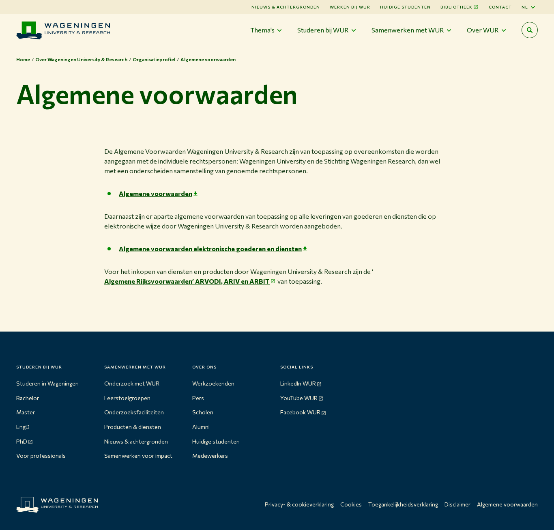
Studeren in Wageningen (47, 383)
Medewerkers (210, 455)
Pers (198, 397)
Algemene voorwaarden (155, 193)
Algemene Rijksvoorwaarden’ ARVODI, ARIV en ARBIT (187, 281)
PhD (21, 441)
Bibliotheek (456, 6)
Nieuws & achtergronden (136, 441)
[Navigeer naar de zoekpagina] (530, 30)
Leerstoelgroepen (127, 397)
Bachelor (27, 397)
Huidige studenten (405, 6)
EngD (23, 426)
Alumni (201, 426)
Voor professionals (41, 455)
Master (25, 412)
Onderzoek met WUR (131, 383)
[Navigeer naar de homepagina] (63, 30)
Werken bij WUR (350, 6)
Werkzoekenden (213, 383)
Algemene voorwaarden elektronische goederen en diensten (210, 248)
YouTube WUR (299, 397)
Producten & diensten (132, 426)
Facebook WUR (300, 412)
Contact (500, 6)
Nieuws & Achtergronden (285, 6)
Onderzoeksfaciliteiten (134, 412)
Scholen (202, 412)
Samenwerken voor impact (138, 455)
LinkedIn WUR (298, 383)
